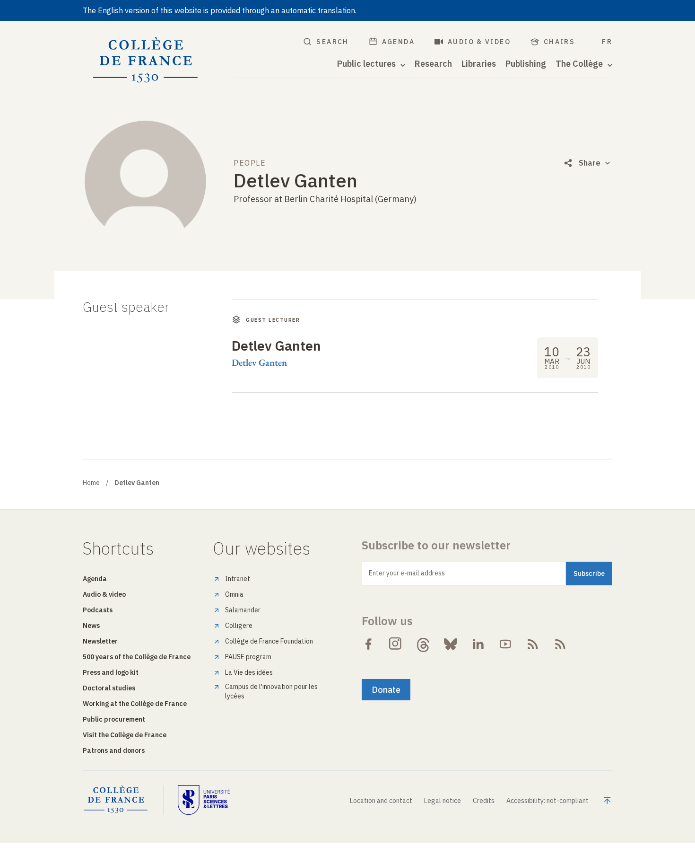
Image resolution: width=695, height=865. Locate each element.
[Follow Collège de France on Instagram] (395, 644)
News (91, 625)
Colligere (238, 625)
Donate (386, 689)
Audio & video (479, 41)
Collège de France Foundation (269, 641)
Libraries (478, 64)
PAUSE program (248, 657)
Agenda (398, 41)
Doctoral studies (109, 688)
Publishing (525, 64)
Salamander (243, 610)
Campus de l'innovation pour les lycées (271, 691)
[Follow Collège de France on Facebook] (368, 644)
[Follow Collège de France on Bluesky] (450, 644)
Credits (484, 800)
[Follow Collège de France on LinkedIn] (478, 644)
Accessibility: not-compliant (547, 800)
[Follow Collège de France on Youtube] (505, 644)
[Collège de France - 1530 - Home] (145, 60)
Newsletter (100, 641)
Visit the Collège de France (124, 735)
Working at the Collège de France (135, 703)
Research (433, 64)
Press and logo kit (111, 672)
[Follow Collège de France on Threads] (423, 644)
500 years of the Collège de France (137, 657)
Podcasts (98, 610)
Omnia (234, 594)
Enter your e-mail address (407, 573)
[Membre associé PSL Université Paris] (204, 799)
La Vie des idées (249, 672)
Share (589, 163)
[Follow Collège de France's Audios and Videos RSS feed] (560, 644)
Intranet (237, 578)
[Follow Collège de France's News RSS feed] (532, 644)
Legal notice (442, 800)
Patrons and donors (114, 750)
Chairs (559, 41)
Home (91, 482)
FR (607, 41)
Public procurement (114, 719)
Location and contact (381, 800)
